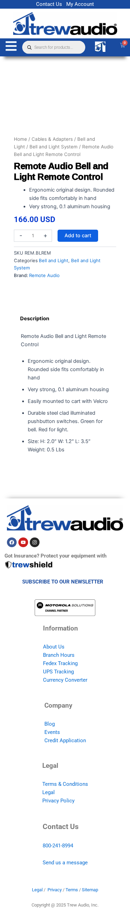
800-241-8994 (58, 846)
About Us (53, 647)
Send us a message (65, 862)
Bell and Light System (53, 146)
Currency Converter (65, 680)
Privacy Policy (58, 801)
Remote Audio (44, 275)
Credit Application (65, 740)
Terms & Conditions (65, 784)
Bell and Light (53, 260)
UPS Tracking (58, 672)
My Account (80, 4)
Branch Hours (59, 655)
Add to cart (77, 235)
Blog (49, 724)
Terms (72, 889)
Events (52, 732)
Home (20, 139)
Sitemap (90, 889)
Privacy (54, 889)
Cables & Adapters (52, 139)
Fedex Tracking (60, 663)
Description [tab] (34, 318)
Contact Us (49, 4)
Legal (48, 792)
